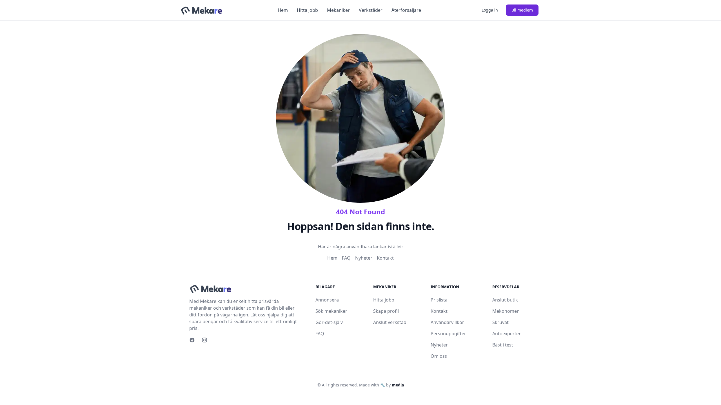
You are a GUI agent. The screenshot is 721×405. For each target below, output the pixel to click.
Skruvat (500, 322)
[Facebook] (192, 340)
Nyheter (363, 258)
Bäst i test (502, 345)
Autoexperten (507, 333)
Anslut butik (505, 300)
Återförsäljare (406, 10)
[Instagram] (204, 340)
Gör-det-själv (329, 322)
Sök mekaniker (331, 311)
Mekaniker (338, 10)
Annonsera (327, 300)
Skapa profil (386, 311)
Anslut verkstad (389, 322)
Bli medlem (522, 10)
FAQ (346, 258)
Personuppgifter (448, 333)
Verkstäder (370, 10)
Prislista (439, 300)
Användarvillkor (447, 322)
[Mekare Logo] (201, 10)
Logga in (490, 10)
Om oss (439, 356)
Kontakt (385, 258)
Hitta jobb (307, 10)
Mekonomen (506, 311)
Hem (283, 10)
